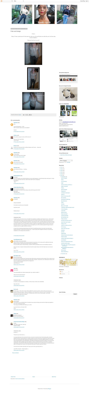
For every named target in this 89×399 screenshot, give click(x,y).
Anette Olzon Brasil (17, 187)
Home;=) (62, 194)
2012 (61, 175)
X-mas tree (63, 210)
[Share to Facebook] (29, 114)
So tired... (63, 231)
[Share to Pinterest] (31, 114)
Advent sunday (64, 236)
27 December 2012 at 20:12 (19, 163)
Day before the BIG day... (66, 199)
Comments (63, 273)
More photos (63, 250)
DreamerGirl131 (17, 175)
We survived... (63, 197)
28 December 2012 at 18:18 (19, 350)
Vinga (15, 313)
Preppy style (63, 233)
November (63, 253)
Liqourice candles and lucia (66, 225)
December (63, 176)
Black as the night (64, 205)
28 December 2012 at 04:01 (19, 285)
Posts (62, 271)
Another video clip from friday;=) (67, 238)
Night (62, 183)
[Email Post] (23, 114)
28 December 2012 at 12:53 (19, 327)
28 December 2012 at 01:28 (19, 264)
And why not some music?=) (66, 220)
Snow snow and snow (65, 228)
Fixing (62, 179)
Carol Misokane (17, 239)
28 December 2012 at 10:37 (19, 317)
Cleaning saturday (64, 215)
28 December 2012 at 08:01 (19, 309)
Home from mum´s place (65, 222)
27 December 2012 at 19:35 (19, 157)
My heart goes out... (65, 217)
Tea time (62, 204)
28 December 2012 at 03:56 (19, 276)
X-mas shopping (64, 209)
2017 (61, 167)
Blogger (49, 388)
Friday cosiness (64, 218)
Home (33, 376)
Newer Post (13, 376)
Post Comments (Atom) (20, 378)
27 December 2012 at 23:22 (19, 213)
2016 (61, 168)
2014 (61, 172)
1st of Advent (63, 239)
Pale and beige (64, 189)
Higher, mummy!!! (64, 186)
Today (62, 202)
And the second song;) (65, 243)
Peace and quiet (64, 213)
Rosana (15, 145)
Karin (15, 289)
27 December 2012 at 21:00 (19, 183)
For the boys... (63, 226)
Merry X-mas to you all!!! (65, 196)
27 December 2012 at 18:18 (19, 131)
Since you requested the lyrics (67, 241)
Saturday (63, 230)
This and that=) (64, 181)
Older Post (54, 376)
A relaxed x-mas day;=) (65, 192)
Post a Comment (15, 352)
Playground (63, 191)
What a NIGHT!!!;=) (64, 251)
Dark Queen (16, 255)
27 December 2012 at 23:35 (19, 235)
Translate (68, 162)
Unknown (15, 122)
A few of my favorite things (19, 321)
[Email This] (25, 114)
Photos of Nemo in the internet (67, 235)
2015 (61, 170)
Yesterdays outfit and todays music (67, 207)
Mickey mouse (64, 212)
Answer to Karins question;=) (66, 184)
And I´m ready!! (64, 178)
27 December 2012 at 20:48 (19, 171)
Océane (15, 135)
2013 (61, 173)
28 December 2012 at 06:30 (19, 295)
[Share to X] (28, 114)
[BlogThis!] (27, 114)
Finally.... (62, 187)
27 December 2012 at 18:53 (19, 148)
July (14, 268)
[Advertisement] (33, 365)
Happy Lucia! (63, 223)
